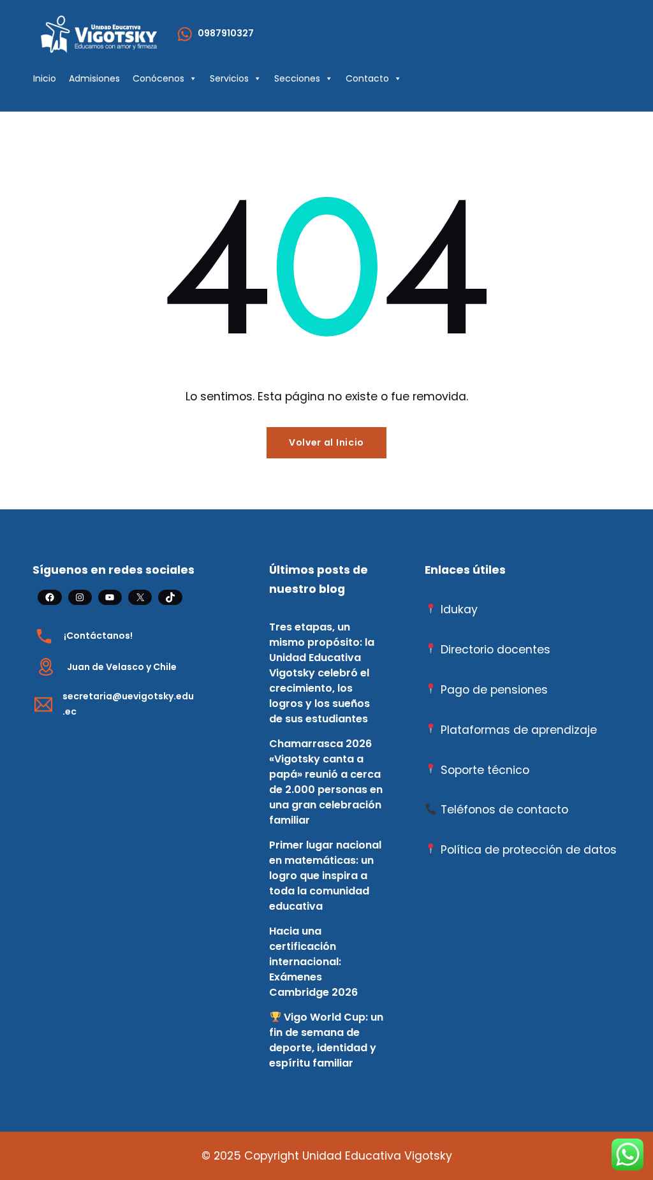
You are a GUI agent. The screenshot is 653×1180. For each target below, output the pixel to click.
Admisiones (94, 78)
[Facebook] (49, 597)
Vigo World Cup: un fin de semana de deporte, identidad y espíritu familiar (326, 1040)
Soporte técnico (485, 770)
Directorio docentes (495, 649)
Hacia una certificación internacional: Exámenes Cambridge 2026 (313, 962)
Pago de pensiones (494, 689)
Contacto (367, 78)
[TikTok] (170, 597)
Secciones (297, 78)
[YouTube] (110, 597)
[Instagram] (80, 597)
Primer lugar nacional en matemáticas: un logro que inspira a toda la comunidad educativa (325, 876)
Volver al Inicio (326, 442)
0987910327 (226, 33)
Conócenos (158, 78)
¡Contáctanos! (98, 635)
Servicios (229, 78)
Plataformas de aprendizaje (519, 730)
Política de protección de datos (529, 849)
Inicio (44, 78)
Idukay (459, 609)
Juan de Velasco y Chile (122, 666)
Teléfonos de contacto (504, 809)
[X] (140, 597)
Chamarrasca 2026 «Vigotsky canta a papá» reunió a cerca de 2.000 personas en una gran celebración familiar (326, 781)
